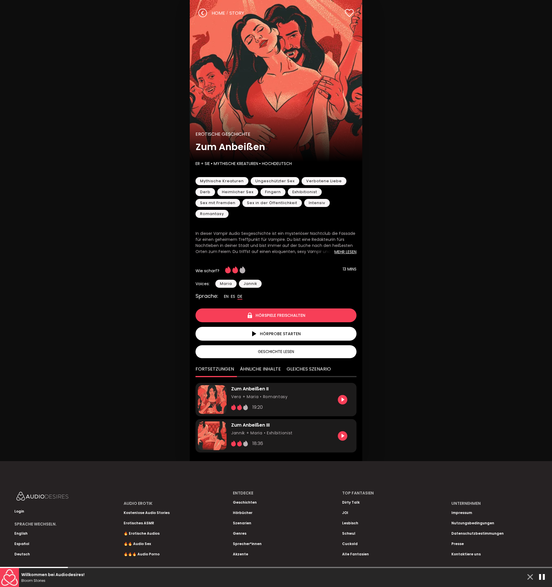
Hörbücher (242, 512)
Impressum (461, 512)
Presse (457, 543)
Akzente (240, 554)
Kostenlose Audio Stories (147, 512)
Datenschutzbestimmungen (477, 533)
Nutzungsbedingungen (472, 523)
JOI (345, 512)
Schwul (348, 533)
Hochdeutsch (277, 163)
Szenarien (242, 523)
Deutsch (22, 554)
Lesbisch (350, 523)
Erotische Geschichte (222, 134)
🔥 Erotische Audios (142, 533)
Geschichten (245, 502)
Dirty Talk (351, 502)
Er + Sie (202, 163)
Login (19, 511)
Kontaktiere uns (466, 554)
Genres (239, 533)
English (21, 533)
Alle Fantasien (355, 554)
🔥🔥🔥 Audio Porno (142, 554)
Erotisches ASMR (139, 523)
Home (218, 13)
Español (21, 543)
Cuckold (350, 543)
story (236, 13)
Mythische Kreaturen (236, 163)
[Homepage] (57, 497)
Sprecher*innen (247, 543)
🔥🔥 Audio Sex (137, 543)
